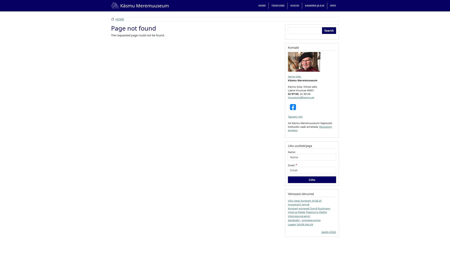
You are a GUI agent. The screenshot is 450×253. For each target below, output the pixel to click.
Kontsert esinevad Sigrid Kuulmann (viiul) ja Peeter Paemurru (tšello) (309, 210)
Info (333, 5)
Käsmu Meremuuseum (140, 5)
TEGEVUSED (278, 5)
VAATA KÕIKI (328, 232)
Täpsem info (295, 116)
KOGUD (294, 5)
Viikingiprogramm (299, 216)
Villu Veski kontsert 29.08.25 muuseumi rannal (305, 202)
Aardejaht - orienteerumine (304, 220)
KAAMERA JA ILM (314, 5)
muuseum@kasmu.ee (301, 97)
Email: (291, 165)
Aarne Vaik (294, 76)
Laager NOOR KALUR (300, 224)
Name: (292, 152)
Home (262, 5)
